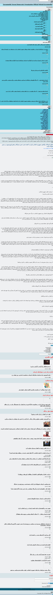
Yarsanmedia (28, 588)
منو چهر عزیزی (45, 111)
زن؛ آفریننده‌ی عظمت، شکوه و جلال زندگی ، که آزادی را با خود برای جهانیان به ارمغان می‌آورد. (27, 419)
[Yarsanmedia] (49, 7)
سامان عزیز (45, 115)
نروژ (44, 25)
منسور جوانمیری (44, 125)
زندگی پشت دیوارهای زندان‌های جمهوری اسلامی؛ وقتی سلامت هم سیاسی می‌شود (30, 570)
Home (52, 141)
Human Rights (45, 37)
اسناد (49, 105)
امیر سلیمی (45, 109)
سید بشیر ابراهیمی (44, 118)
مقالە (49, 108)
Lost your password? (46, 586)
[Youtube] (51, 1)
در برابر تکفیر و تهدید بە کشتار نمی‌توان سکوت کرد (38, 448)
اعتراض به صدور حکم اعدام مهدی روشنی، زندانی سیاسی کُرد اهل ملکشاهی (31, 438)
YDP (47, 39)
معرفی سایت (47, 130)
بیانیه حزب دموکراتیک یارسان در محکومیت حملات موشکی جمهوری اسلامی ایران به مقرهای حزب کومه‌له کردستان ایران (26, 137)
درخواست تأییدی (47, 131)
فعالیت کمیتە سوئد (39, 28)
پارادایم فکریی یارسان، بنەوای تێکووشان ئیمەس (38, 498)
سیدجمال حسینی (44, 129)
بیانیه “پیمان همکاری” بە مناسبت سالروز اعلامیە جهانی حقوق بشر (34, 389)
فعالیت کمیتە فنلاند (39, 24)
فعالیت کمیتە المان (39, 32)
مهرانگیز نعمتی (45, 127)
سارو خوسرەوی (44, 126)
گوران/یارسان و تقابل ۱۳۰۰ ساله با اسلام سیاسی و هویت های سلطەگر (33, 514)
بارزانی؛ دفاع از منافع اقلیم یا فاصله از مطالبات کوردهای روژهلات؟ (34, 474)
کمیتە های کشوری (44, 19)
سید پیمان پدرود (44, 119)
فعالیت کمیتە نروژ (39, 26)
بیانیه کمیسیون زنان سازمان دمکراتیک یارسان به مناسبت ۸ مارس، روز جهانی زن (31, 375)
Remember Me (45, 583)
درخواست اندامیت (46, 132)
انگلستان (43, 33)
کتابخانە (48, 107)
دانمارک (43, 20)
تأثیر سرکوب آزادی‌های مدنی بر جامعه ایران (39, 535)
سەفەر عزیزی (45, 117)
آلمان (44, 30)
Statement (46, 38)
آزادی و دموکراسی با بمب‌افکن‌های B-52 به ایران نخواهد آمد (35, 464)
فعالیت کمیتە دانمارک (38, 21)
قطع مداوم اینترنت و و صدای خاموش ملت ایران (38, 544)
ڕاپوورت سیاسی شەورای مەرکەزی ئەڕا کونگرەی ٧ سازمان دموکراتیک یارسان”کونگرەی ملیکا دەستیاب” (26, 60)
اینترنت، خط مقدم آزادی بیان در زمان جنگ (40, 554)
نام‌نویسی (48, 585)
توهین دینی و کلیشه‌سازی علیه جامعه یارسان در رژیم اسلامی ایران (34, 508)
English (48, 35)
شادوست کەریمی (44, 122)
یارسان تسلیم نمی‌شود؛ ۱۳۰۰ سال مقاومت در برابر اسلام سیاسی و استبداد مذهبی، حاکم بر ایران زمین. (27, 91)
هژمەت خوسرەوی (44, 116)
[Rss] (52, 1)
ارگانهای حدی (47, 10)
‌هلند (44, 29)
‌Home (49, 9)
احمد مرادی (45, 114)
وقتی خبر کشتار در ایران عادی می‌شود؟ (40, 414)
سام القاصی (45, 120)
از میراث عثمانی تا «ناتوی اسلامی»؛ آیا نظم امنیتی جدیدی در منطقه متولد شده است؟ (29, 453)
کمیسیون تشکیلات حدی (43, 14)
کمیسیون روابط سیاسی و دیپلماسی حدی (39, 13)
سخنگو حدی (45, 11)
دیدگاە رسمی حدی (46, 42)
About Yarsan (45, 36)
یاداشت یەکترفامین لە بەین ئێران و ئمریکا (39, 70)
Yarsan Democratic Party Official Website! (26, 589)
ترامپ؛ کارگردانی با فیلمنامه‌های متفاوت (40, 560)
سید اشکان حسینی (44, 112)
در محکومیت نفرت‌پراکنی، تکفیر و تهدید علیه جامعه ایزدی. (38, 44)
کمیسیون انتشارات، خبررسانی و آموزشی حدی (38, 15)
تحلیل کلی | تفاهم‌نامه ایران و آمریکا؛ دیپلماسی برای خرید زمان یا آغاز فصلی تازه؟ (30, 488)
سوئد (44, 27)
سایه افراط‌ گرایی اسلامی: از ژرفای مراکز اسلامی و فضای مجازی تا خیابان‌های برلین (29, 458)
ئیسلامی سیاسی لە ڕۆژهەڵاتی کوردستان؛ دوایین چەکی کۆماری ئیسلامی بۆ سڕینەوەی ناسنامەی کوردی (25, 428)
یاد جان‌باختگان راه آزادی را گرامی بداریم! (40, 366)
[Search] (52, 0)
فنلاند (44, 22)
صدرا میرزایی (45, 124)
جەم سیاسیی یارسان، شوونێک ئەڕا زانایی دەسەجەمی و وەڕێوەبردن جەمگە (32, 484)
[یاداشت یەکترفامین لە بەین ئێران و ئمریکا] (44, 67)
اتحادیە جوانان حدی (44, 18)
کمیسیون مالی (45, 34)
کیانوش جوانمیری (44, 123)
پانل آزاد (48, 141)
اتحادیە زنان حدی (44, 17)
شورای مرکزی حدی (44, 12)
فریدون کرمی (45, 110)
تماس (49, 41)
